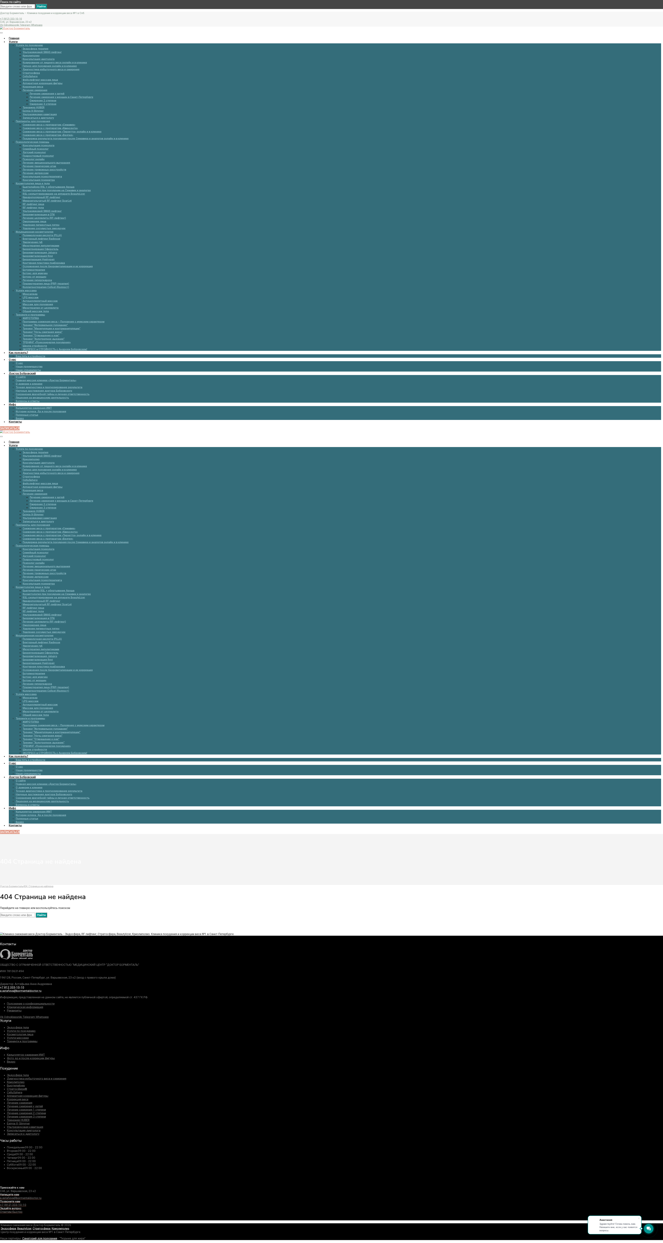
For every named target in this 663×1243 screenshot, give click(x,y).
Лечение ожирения (19, 1102)
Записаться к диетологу (23, 1134)
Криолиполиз (16, 1082)
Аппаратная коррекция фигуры (27, 1096)
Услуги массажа (18, 1038)
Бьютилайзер (16, 1085)
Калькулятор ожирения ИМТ (26, 1054)
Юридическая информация (25, 1007)
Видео (11, 1061)
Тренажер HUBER (18, 1120)
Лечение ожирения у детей (25, 1106)
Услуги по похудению (21, 1031)
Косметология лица (20, 1034)
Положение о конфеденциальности (31, 1003)
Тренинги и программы (22, 1041)
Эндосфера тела (18, 1027)
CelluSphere (14, 1092)
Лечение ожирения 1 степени (26, 1109)
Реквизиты (14, 1010)
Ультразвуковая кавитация (25, 1127)
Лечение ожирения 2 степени (26, 1113)
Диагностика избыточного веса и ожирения (36, 1078)
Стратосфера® (17, 1089)
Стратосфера (41, 1228)
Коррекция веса (17, 1099)
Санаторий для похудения (39, 1238)
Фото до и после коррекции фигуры (31, 1058)
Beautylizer (24, 1228)
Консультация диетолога (23, 1130)
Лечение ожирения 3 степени (26, 1116)
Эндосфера (8, 1228)
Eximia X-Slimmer (18, 1123)
